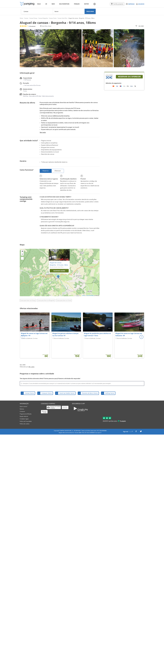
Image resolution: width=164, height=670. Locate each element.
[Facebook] (136, 432)
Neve (53, 4)
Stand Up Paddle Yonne (66, 393)
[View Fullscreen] (22, 258)
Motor (86, 4)
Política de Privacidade (26, 421)
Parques (76, 4)
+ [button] (22, 251)
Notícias (22, 409)
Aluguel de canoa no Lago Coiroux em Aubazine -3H (128, 334)
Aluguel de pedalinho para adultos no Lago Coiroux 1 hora (97, 334)
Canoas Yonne (29, 393)
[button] (141, 337)
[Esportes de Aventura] (27, 4)
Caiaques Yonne (47, 393)
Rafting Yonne (109, 393)
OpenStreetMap (90, 295)
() (31, 26)
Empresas (131, 4)
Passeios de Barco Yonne (90, 393)
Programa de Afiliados (26, 414)
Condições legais (24, 419)
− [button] (22, 254)
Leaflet (83, 295)
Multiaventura (64, 4)
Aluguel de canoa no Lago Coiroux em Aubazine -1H (34, 334)
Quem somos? (23, 406)
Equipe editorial (24, 416)
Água (39, 4)
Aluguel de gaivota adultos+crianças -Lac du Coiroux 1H (65, 334)
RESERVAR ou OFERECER (129, 76)
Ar (46, 4)
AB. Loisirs (31, 367)
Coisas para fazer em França (27, 300)
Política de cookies (24, 424)
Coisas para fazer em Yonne (63, 300)
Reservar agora (59, 271)
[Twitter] (141, 432)
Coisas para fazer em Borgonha (46, 300)
